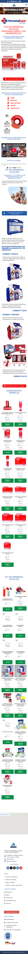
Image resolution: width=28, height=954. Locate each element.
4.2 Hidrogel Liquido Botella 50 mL (20, 441)
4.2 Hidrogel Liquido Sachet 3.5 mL (7, 441)
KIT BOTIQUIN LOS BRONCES (20, 626)
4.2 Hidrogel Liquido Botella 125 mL (7, 469)
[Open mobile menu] (1, 4)
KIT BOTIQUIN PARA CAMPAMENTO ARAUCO (7, 626)
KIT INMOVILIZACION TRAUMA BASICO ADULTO (7, 599)
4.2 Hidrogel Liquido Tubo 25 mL (20, 413)
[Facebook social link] (8, 1)
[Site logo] (14, 5)
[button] (8, 424)
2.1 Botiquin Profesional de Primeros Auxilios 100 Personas (7, 761)
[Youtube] (20, 867)
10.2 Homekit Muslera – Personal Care (7, 786)
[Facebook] (7, 867)
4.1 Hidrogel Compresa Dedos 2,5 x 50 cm (7, 497)
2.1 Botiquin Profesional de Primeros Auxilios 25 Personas (20, 733)
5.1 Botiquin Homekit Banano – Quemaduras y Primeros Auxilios (7, 705)
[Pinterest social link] (14, 1)
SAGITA (7, 602)
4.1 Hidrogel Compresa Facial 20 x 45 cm (20, 469)
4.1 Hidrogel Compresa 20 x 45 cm (7, 525)
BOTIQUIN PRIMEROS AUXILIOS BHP (20, 652)
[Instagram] (14, 867)
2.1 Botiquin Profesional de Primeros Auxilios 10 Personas (20, 761)
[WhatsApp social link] (18, 1)
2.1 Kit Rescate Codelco (7, 731)
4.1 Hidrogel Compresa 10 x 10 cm (7, 553)
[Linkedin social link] (16, 1)
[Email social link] (12, 1)
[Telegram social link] (20, 1)
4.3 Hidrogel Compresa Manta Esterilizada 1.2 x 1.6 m (7, 413)
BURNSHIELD (7, 415)
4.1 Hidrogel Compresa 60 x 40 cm (20, 497)
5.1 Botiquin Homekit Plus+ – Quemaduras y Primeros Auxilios (8, 679)
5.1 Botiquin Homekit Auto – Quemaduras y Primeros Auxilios (20, 705)
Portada (10, 12)
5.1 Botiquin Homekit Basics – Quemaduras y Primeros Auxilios (20, 679)
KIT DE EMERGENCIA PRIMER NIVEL (20, 597)
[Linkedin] (17, 867)
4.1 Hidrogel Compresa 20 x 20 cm (20, 525)
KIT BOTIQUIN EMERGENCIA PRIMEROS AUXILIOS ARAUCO (7, 653)
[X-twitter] (11, 867)
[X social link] (10, 1)
